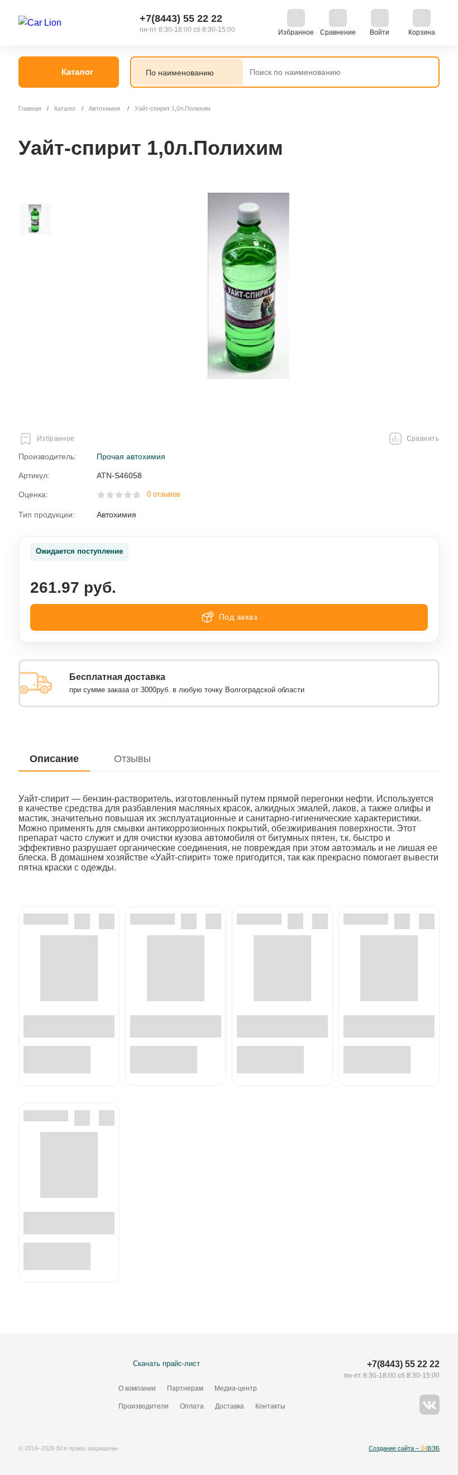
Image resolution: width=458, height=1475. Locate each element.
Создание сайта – (404, 1448)
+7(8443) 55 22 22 (181, 18)
